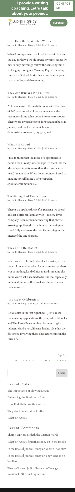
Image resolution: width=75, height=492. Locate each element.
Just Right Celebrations (24, 299)
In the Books (58, 441)
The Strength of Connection (27, 196)
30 (49, 360)
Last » (63, 360)
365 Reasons (50, 45)
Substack (58, 22)
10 (40, 360)
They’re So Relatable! (22, 248)
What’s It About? (19, 144)
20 (45, 360)
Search (61, 373)
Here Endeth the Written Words (29, 41)
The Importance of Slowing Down (28, 390)
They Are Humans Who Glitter (29, 93)
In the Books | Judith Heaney (25, 449)
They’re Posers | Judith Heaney (26, 468)
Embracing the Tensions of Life (26, 397)
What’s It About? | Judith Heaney (27, 441)
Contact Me (63, 6)
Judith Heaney (18, 45)
